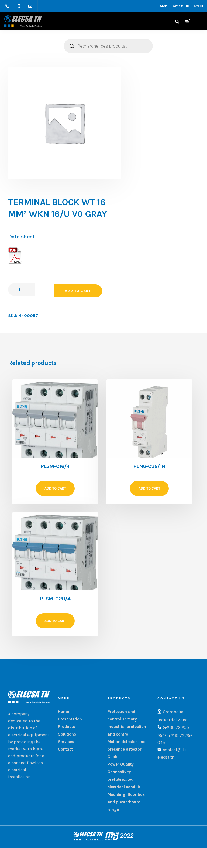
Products (66, 726)
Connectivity (119, 771)
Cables (114, 756)
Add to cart (78, 291)
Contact (65, 749)
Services (66, 741)
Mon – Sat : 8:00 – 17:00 (181, 6)
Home (63, 711)
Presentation (70, 719)
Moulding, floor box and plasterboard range (126, 802)
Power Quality (121, 764)
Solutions (67, 734)
